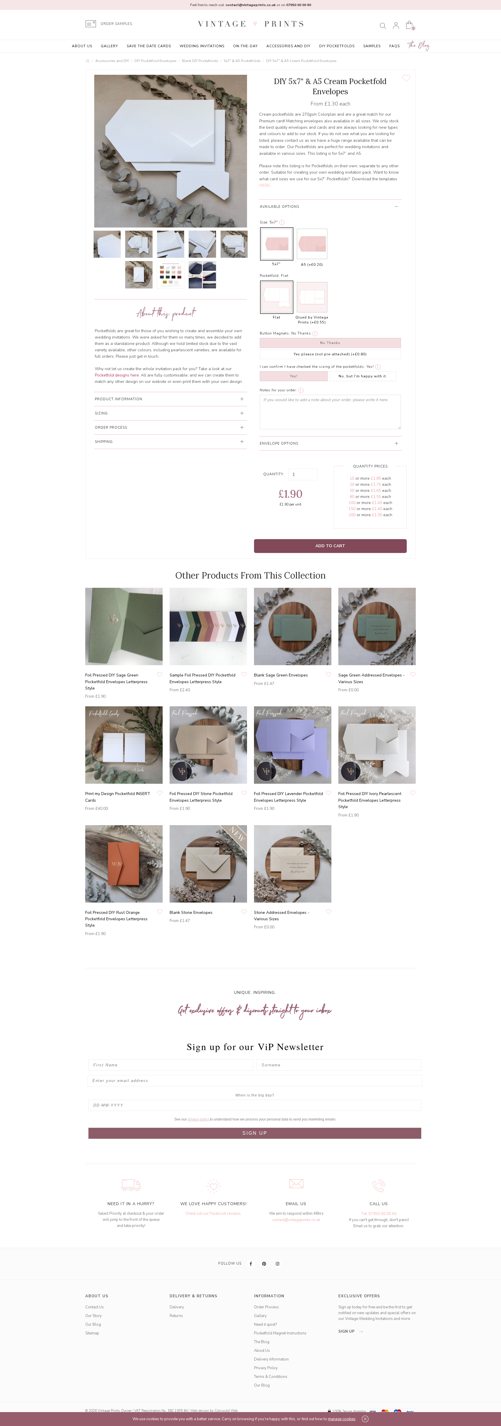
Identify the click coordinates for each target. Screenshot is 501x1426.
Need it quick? (265, 1324)
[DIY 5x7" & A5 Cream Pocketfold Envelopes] (107, 244)
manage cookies (341, 1419)
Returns (176, 1315)
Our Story (93, 1315)
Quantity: (273, 474)
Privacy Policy (266, 1368)
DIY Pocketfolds (337, 46)
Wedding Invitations (202, 46)
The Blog (419, 46)
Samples (372, 46)
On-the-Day (245, 46)
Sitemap (92, 1333)
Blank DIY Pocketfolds (200, 61)
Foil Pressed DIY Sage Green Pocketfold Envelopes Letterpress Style (116, 681)
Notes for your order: (278, 390)
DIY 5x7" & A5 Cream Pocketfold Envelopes (301, 61)
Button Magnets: (275, 333)
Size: (264, 222)
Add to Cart (330, 546)
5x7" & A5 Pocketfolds (242, 61)
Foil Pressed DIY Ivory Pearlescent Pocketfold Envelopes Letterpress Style (369, 800)
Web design (199, 1410)
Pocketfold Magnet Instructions (280, 1333)
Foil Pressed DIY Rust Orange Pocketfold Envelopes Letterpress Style (116, 919)
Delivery (177, 1307)
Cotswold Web (226, 1410)
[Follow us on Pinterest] (264, 1263)
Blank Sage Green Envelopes (281, 675)
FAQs (394, 46)
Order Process (266, 1307)
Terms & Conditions (270, 1376)
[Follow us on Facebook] (251, 1263)
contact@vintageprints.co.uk (296, 1220)
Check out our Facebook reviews (213, 1213)
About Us (82, 46)
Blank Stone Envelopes (191, 912)
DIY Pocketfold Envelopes (156, 61)
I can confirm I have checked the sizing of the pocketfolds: (312, 366)
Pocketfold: (270, 275)
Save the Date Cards (149, 46)
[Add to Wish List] (406, 78)
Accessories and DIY (288, 46)
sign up (347, 1331)
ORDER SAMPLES (116, 24)
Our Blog (93, 1324)
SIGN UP (255, 1133)
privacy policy (199, 1119)
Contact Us (94, 1307)
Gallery (109, 46)
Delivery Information (271, 1359)
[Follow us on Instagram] (278, 1263)
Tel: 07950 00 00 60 (379, 1213)
